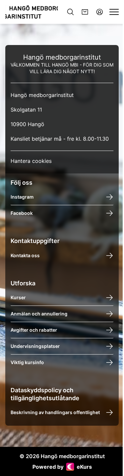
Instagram (22, 197)
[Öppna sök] (70, 12)
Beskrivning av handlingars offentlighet (55, 412)
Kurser (18, 297)
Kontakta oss (25, 255)
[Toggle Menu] (114, 12)
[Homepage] (31, 12)
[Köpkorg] (85, 12)
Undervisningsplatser (35, 346)
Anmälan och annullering (39, 313)
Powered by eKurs (62, 466)
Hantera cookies (31, 161)
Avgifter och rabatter (34, 330)
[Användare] (99, 12)
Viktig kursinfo (27, 362)
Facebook (22, 213)
